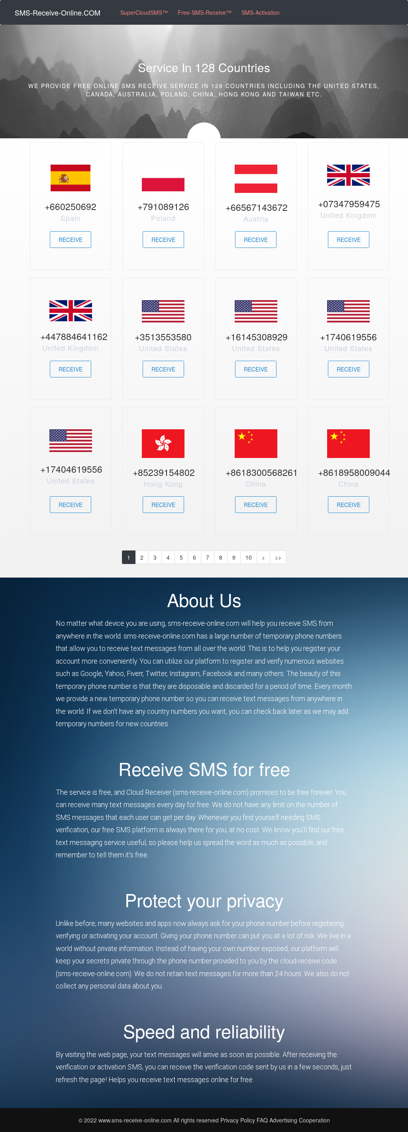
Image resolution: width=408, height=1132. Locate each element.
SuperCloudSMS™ (144, 12)
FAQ (263, 1120)
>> (278, 557)
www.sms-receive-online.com (135, 1120)
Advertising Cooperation (299, 1120)
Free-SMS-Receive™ (204, 12)
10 (248, 557)
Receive (70, 240)
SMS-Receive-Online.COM (57, 12)
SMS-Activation (260, 12)
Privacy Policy (237, 1120)
